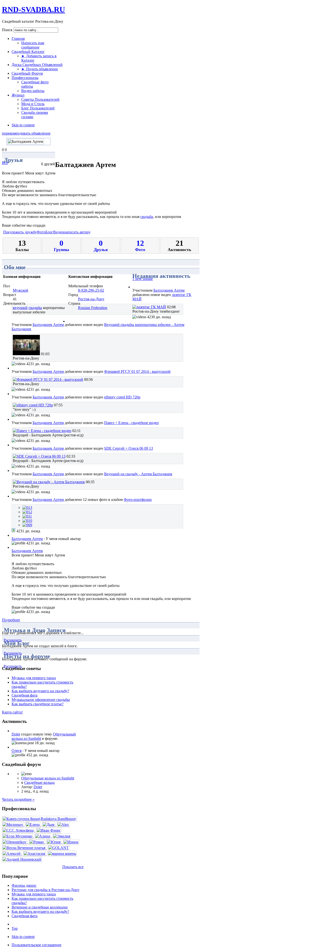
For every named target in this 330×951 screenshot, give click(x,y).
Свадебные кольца (39, 782)
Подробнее (11, 620)
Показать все (73, 867)
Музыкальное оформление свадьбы (41, 700)
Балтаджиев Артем (169, 290)
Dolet (16, 734)
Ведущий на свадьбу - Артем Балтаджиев (138, 474)
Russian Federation (92, 308)
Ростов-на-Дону (91, 299)
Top (15, 928)
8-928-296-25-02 (91, 290)
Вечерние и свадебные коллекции (40, 907)
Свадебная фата (24, 695)
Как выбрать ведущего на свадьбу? (40, 691)
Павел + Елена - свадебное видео (131, 423)
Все (5, 163)
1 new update (142, 279)
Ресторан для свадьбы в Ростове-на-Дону (45, 890)
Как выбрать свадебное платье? (38, 704)
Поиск (8, 30)
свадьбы (35, 308)
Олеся (17, 751)
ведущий (20, 308)
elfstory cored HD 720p (122, 397)
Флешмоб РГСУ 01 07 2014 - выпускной (137, 371)
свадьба (146, 217)
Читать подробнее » (18, 799)
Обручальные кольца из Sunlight (47, 778)
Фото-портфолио (138, 499)
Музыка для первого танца (34, 678)
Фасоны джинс (24, 885)
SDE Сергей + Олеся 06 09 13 (128, 448)
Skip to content (23, 125)
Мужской (20, 290)
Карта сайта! (12, 712)
